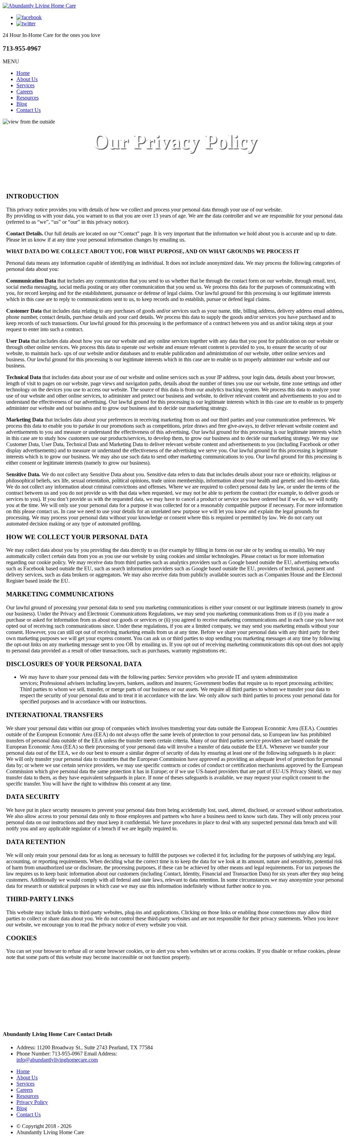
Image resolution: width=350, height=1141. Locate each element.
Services (25, 85)
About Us (27, 79)
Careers (24, 91)
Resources (27, 98)
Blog (21, 104)
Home (23, 73)
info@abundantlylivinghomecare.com (57, 1060)
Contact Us (28, 110)
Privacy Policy (32, 1102)
